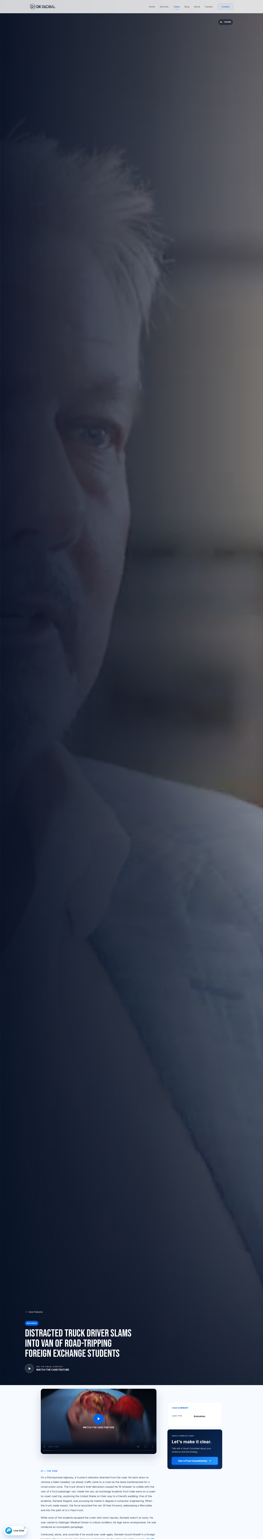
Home (152, 6)
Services (164, 6)
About (197, 6)
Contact (225, 6)
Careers (209, 6)
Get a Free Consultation (192, 1460)
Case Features (35, 1312)
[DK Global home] (42, 6)
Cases (177, 6)
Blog (187, 6)
